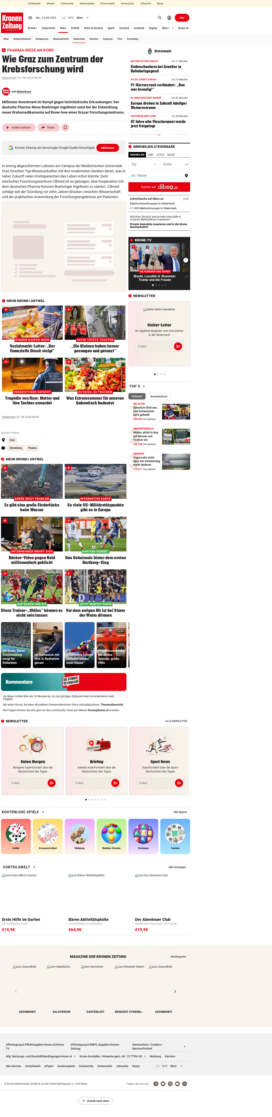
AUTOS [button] (160, 154)
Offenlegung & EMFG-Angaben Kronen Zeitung (95, 1046)
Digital (153, 28)
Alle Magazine (178, 956)
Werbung (155, 1056)
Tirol (119, 39)
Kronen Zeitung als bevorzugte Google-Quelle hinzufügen (64, 148)
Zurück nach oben (95, 1101)
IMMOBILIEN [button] (137, 154)
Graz (12, 440)
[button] (173, 28)
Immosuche (127, 3)
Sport (111, 28)
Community (67, 3)
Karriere (170, 1056)
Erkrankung (16, 448)
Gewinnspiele (87, 3)
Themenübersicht (112, 704)
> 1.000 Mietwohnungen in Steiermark (159, 208)
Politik (75, 28)
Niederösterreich (22, 39)
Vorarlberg (132, 39)
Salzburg (108, 39)
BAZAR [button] (171, 154)
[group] (16, 645)
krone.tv (183, 28)
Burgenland (42, 39)
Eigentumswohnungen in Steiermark (159, 203)
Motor (166, 28)
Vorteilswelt (34, 3)
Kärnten (94, 39)
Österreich (48, 28)
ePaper (50, 3)
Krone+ (32, 28)
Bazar (160, 3)
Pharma (32, 448)
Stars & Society (93, 28)
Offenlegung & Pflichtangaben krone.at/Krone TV (35, 1046)
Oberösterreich (61, 39)
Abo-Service (13, 1066)
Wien (63, 28)
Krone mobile (107, 3)
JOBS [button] (150, 154)
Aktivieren (107, 147)
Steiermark (79, 39)
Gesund (124, 28)
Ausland (139, 28)
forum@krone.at (98, 710)
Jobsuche (145, 3)
